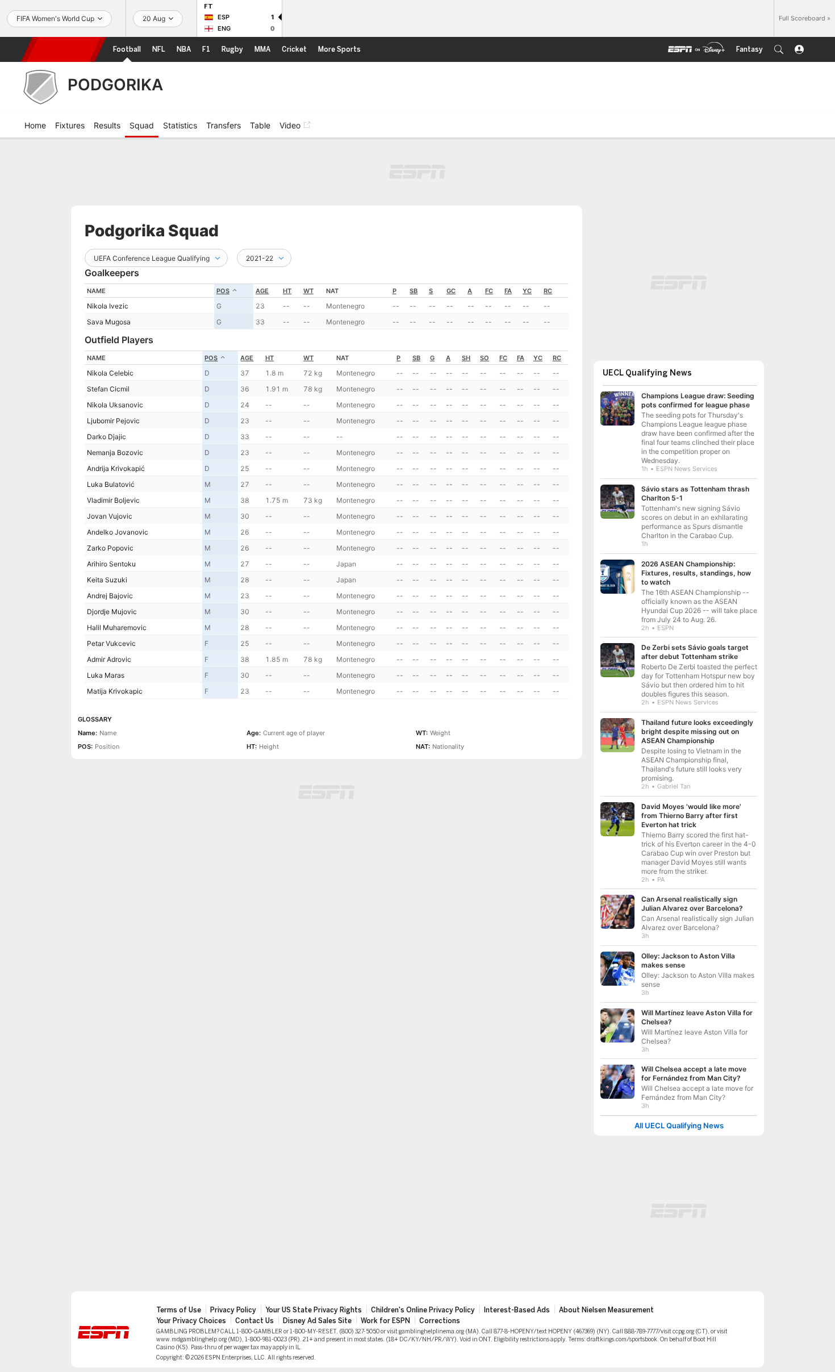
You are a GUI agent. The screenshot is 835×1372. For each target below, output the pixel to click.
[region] (327, 306)
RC (548, 291)
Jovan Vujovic (109, 516)
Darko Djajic (106, 436)
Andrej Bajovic (110, 595)
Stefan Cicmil (108, 389)
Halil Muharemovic (117, 627)
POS (222, 291)
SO (484, 358)
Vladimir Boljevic (113, 500)
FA (508, 291)
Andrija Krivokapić (116, 468)
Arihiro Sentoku (111, 564)
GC (451, 291)
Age (262, 291)
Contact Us (254, 1321)
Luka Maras (105, 675)
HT (287, 291)
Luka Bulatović (111, 484)
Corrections (439, 1321)
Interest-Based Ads (517, 1310)
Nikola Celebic (110, 373)
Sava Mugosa (109, 322)
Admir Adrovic (109, 659)
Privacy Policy (233, 1310)
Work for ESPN (385, 1321)
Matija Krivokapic (115, 691)
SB (414, 291)
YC (527, 291)
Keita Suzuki (107, 580)
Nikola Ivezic (107, 306)
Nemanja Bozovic (115, 452)
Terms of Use (178, 1310)
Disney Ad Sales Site (317, 1321)
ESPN (63, 49)
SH (466, 358)
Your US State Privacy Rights (313, 1310)
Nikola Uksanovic (115, 405)
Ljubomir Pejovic (113, 420)
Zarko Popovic (110, 548)
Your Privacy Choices (191, 1321)
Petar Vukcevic (111, 643)
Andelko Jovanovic (117, 532)
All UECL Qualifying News (679, 1125)
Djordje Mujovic (112, 611)
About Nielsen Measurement (606, 1310)
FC (489, 291)
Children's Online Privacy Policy (423, 1310)
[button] (778, 49)
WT (308, 291)
